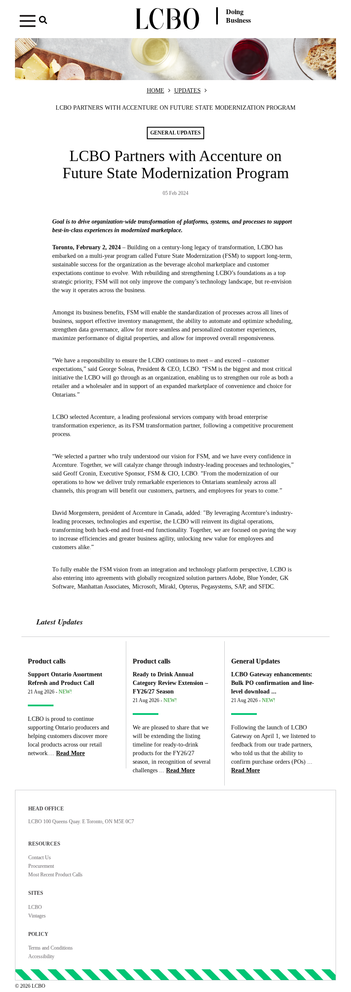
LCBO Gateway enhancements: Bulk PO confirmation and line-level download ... (272, 683)
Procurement (41, 866)
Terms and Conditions (50, 948)
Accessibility (41, 956)
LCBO (35, 907)
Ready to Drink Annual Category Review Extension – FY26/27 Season (170, 683)
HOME (155, 90)
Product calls (46, 661)
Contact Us (39, 858)
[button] (68, 23)
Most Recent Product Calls (55, 875)
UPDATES (187, 90)
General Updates (255, 661)
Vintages (37, 916)
